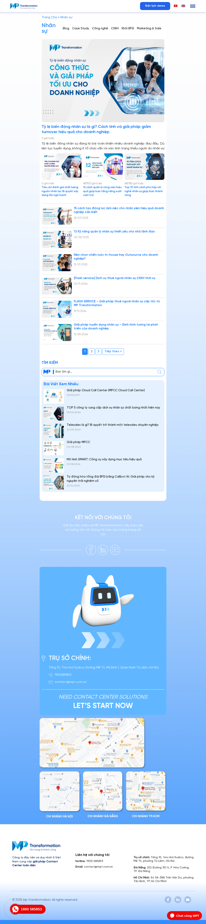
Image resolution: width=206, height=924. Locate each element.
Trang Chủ (49, 17)
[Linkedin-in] (177, 899)
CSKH (115, 28)
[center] (159, 372)
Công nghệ (100, 28)
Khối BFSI (128, 28)
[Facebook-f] (168, 899)
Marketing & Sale (149, 28)
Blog (66, 28)
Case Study (80, 28)
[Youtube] (187, 899)
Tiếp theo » (113, 351)
